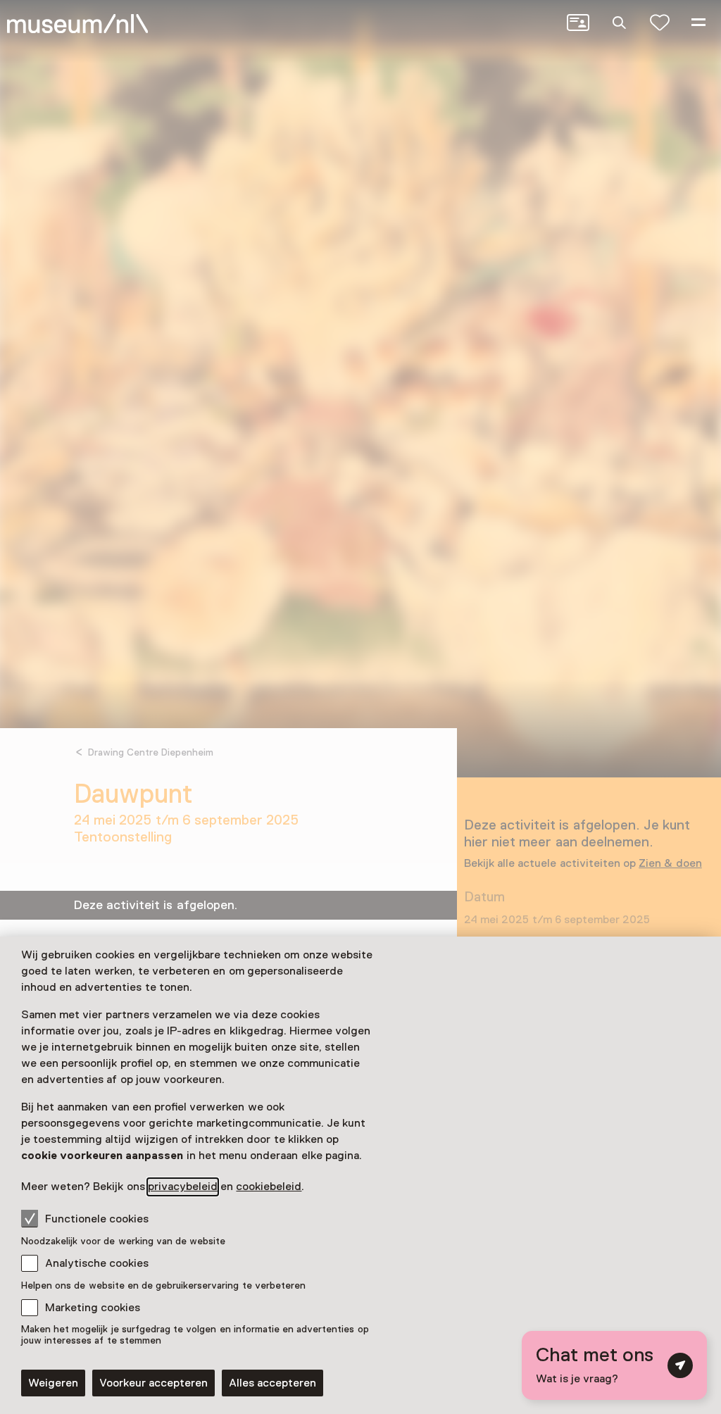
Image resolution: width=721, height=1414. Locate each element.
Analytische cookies (97, 1263)
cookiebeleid (268, 1186)
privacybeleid (183, 1186)
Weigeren (53, 1383)
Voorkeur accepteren (153, 1383)
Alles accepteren (272, 1383)
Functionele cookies (97, 1219)
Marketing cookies (92, 1307)
